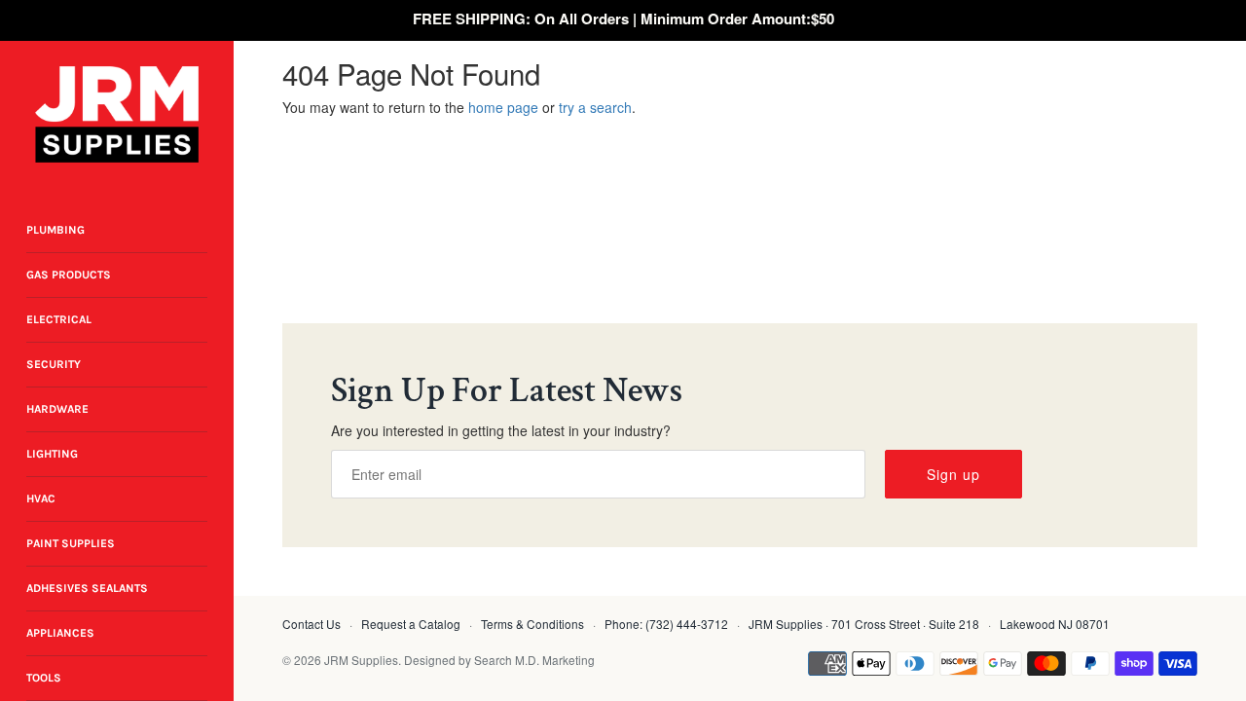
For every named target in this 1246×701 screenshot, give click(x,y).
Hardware (57, 409)
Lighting (52, 454)
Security (53, 364)
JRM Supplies (361, 659)
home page (503, 107)
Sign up (953, 474)
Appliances (60, 633)
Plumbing (55, 230)
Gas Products (68, 274)
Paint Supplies (70, 543)
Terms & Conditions (532, 623)
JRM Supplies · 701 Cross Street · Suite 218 (864, 623)
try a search (595, 107)
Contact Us (311, 623)
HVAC (40, 498)
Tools (43, 677)
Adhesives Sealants (87, 588)
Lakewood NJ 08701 (1055, 623)
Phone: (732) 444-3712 (666, 623)
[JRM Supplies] (117, 114)
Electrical (59, 319)
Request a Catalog (410, 623)
